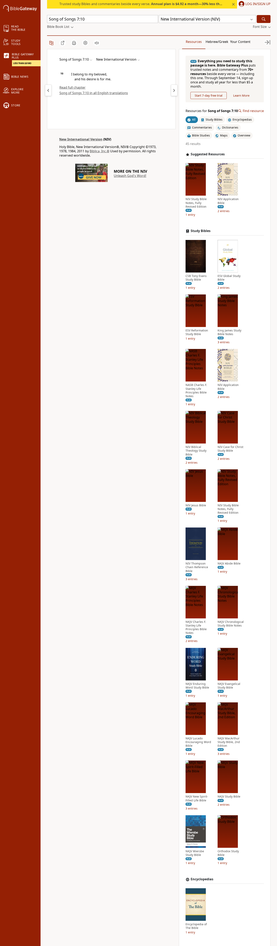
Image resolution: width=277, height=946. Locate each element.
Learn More (241, 95)
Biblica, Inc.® (99, 151)
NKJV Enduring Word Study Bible (197, 685)
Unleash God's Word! (130, 175)
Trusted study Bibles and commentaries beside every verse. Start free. (163, 4)
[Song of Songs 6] (48, 90)
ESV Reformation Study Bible (197, 332)
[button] (254, 4)
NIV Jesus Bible (196, 505)
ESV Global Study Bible (229, 277)
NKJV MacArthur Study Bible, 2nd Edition (229, 742)
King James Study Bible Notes (229, 332)
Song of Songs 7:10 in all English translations (93, 93)
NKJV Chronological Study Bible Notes (231, 623)
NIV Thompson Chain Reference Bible (197, 567)
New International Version (80, 139)
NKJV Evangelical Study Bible (229, 685)
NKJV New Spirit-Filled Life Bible (197, 798)
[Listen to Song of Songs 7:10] (96, 43)
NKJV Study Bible (229, 796)
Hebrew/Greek (217, 41)
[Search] (264, 19)
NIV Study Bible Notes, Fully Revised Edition (196, 202)
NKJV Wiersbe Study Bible (195, 853)
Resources (194, 41)
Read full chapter (72, 87)
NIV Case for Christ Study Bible (230, 448)
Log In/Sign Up (258, 4)
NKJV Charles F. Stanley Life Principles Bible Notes (196, 627)
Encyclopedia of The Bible (196, 926)
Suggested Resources (208, 154)
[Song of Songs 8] (174, 90)
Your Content (240, 41)
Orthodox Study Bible (228, 853)
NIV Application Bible (228, 201)
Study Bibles (200, 231)
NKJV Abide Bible (229, 563)
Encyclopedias (202, 879)
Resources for (212, 111)
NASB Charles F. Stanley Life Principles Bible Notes (196, 390)
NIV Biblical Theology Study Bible (196, 450)
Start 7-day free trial (208, 95)
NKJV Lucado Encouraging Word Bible (198, 742)
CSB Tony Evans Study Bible (196, 277)
